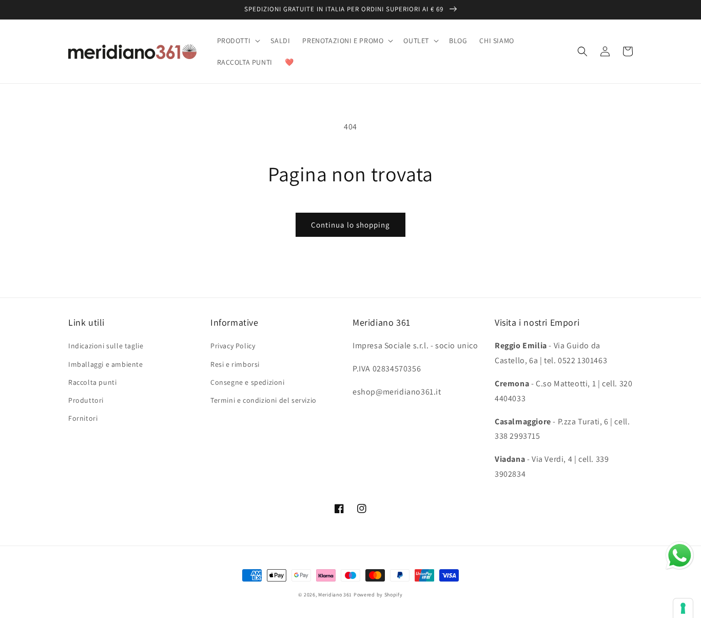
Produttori (86, 400)
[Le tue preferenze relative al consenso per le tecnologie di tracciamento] (683, 608)
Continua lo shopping (350, 225)
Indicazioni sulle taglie (105, 345)
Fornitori (83, 418)
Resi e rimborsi (235, 364)
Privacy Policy (232, 345)
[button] (238, 40)
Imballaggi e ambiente (105, 364)
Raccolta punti (92, 382)
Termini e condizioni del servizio (263, 400)
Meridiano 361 (335, 594)
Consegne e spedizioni (247, 382)
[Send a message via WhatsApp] (680, 555)
